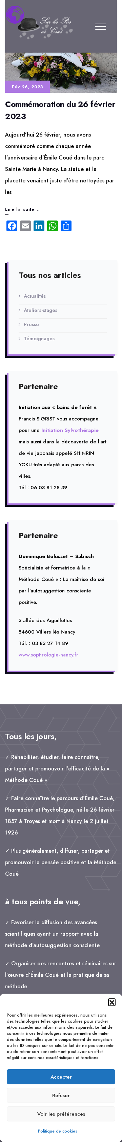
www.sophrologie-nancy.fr (48, 654)
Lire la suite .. (22, 210)
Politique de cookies (57, 1131)
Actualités (35, 296)
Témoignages (39, 338)
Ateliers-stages (40, 310)
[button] (111, 1002)
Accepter (61, 1077)
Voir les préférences (61, 1114)
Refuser (61, 1095)
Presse (31, 324)
